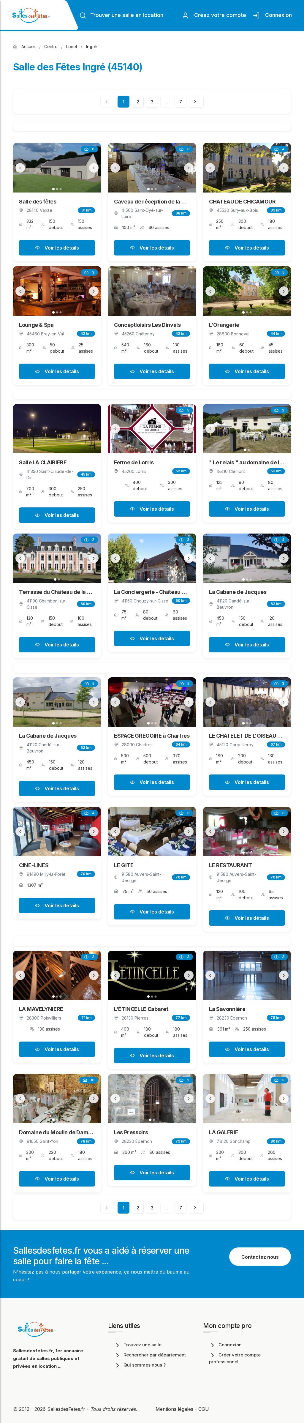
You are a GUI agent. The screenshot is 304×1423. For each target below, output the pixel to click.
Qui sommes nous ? (145, 1365)
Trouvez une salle (143, 1345)
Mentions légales (174, 1409)
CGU (203, 1409)
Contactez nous (260, 1257)
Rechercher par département (155, 1355)
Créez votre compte (218, 15)
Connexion (277, 15)
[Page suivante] (196, 102)
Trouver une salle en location (126, 15)
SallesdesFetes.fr (67, 1409)
